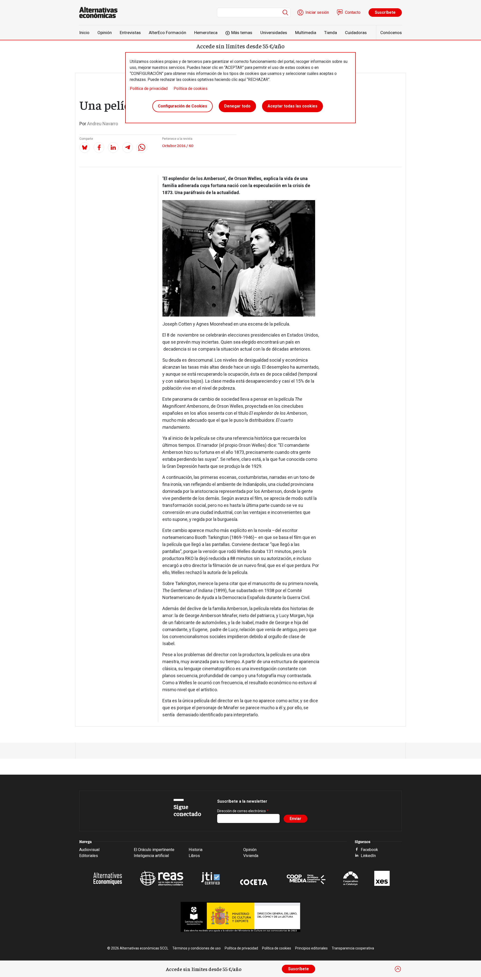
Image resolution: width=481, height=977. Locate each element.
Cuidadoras (356, 32)
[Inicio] (100, 12)
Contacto (352, 12)
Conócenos (391, 32)
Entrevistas (130, 32)
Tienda (330, 32)
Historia (195, 849)
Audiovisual (89, 849)
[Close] (398, 969)
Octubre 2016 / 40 (177, 145)
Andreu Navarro (102, 123)
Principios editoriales (311, 948)
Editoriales (88, 855)
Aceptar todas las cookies (292, 106)
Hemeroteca (205, 32)
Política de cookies (190, 88)
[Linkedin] (113, 147)
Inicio (84, 32)
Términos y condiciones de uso (196, 948)
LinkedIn (368, 855)
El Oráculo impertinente (154, 849)
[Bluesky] (84, 147)
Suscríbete (385, 12)
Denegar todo (237, 106)
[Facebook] (99, 147)
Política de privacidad (149, 88)
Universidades (273, 32)
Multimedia (305, 32)
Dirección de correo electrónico (241, 811)
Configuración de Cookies (182, 106)
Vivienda (250, 855)
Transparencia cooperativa (353, 948)
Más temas (241, 32)
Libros (194, 855)
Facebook (369, 849)
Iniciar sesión (317, 12)
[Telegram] (127, 147)
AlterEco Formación (167, 32)
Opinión (104, 32)
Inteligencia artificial (151, 855)
